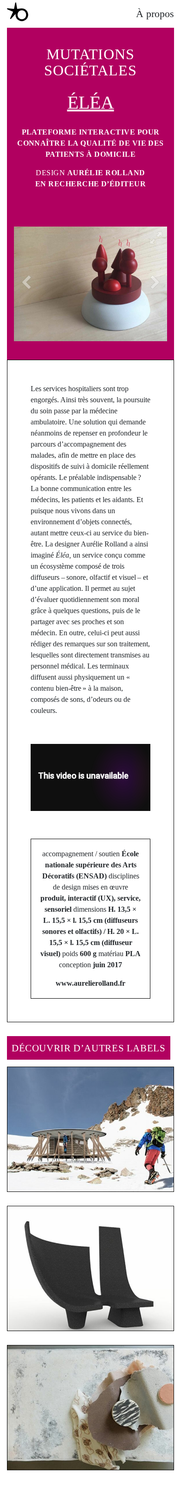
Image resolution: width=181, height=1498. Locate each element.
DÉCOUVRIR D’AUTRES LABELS (89, 1048)
